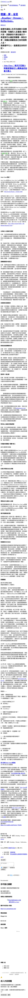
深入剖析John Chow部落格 (8, 762)
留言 (13, 848)
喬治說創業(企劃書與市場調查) (18, 854)
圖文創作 (13, 52)
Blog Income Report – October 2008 (13, 191)
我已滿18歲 (3, 994)
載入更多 (3, 860)
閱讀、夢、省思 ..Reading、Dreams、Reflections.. (12, 17)
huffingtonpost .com (20, 408)
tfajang (2, 839)
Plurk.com (18, 931)
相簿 (5, 55)
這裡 (4, 817)
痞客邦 (10, 848)
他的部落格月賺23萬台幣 (18, 773)
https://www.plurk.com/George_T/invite (11, 825)
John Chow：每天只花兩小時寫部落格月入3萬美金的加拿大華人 (15, 68)
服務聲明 (17, 974)
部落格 (5, 57)
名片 (5, 59)
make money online (16, 807)
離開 (9, 994)
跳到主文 (3, 25)
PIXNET (7, 972)
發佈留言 (3, 869)
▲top (2, 857)
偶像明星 (12, 852)
